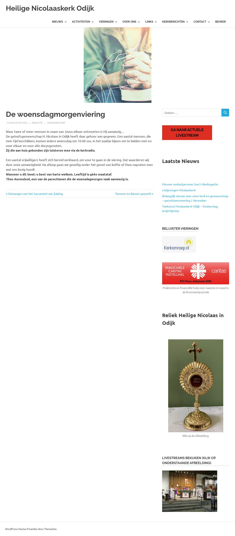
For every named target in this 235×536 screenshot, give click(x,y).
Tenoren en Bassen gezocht (133, 193)
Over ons (129, 21)
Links (149, 21)
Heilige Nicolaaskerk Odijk (50, 8)
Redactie (37, 122)
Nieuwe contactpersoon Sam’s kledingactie (190, 184)
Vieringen (106, 21)
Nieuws (57, 21)
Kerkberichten (173, 21)
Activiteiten (81, 21)
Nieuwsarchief (56, 122)
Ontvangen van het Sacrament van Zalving (35, 193)
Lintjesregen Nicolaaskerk (179, 190)
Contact (200, 21)
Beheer (220, 21)
